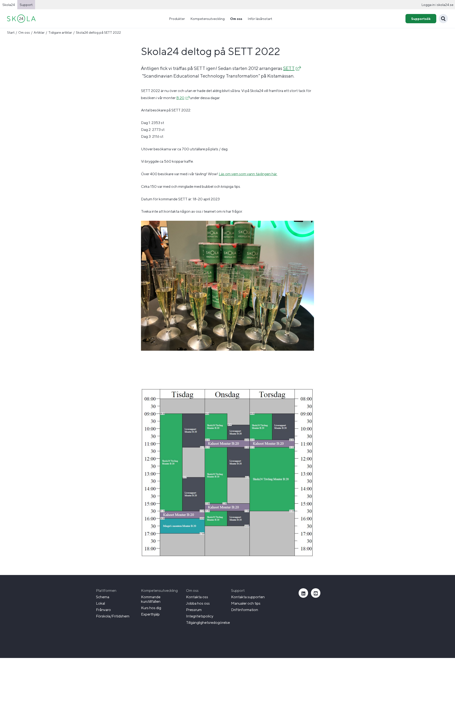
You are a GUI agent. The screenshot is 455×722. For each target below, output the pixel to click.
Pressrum (194, 609)
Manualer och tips (245, 603)
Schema (102, 597)
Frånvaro (103, 609)
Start (10, 32)
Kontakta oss (197, 597)
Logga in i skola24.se (437, 5)
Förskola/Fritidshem (112, 616)
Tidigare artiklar (60, 32)
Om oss (24, 32)
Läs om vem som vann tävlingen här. (248, 174)
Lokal (100, 603)
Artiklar (39, 32)
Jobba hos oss (198, 603)
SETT (289, 68)
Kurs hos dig (151, 608)
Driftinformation (244, 609)
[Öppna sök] (443, 18)
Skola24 (8, 5)
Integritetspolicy (199, 616)
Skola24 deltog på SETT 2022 (98, 32)
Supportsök (421, 19)
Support (26, 5)
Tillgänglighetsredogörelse (208, 622)
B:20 (180, 98)
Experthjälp (150, 614)
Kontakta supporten (248, 597)
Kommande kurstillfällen (150, 599)
